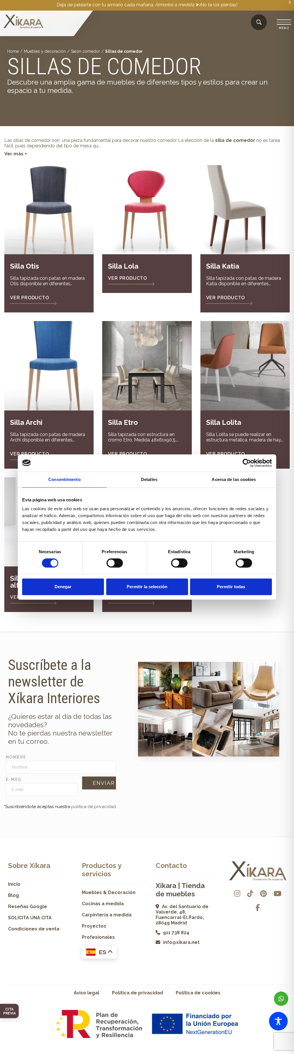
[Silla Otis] (49, 209)
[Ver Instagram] (237, 893)
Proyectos (94, 926)
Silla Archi (26, 422)
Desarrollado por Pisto (270, 1052)
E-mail (14, 779)
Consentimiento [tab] (64, 479)
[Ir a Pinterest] (263, 893)
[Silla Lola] (147, 209)
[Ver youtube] (277, 893)
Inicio (14, 884)
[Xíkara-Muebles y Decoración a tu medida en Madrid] (23, 22)
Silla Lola (123, 266)
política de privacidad (93, 806)
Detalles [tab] (149, 479)
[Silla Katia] (245, 209)
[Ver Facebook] (258, 908)
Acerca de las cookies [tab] (234, 479)
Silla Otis (24, 266)
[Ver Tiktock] (250, 893)
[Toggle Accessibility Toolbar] (278, 1021)
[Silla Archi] (49, 365)
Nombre (16, 757)
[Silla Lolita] (245, 365)
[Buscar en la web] (259, 22)
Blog (13, 895)
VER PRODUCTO (29, 297)
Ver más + (15, 154)
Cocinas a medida (103, 903)
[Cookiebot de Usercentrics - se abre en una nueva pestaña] (247, 463)
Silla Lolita (223, 422)
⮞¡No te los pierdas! (216, 4)
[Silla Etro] (147, 365)
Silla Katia (222, 266)
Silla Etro (123, 422)
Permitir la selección (147, 586)
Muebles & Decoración (109, 892)
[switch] (115, 563)
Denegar (63, 586)
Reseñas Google (27, 906)
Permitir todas (231, 586)
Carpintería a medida (106, 915)
